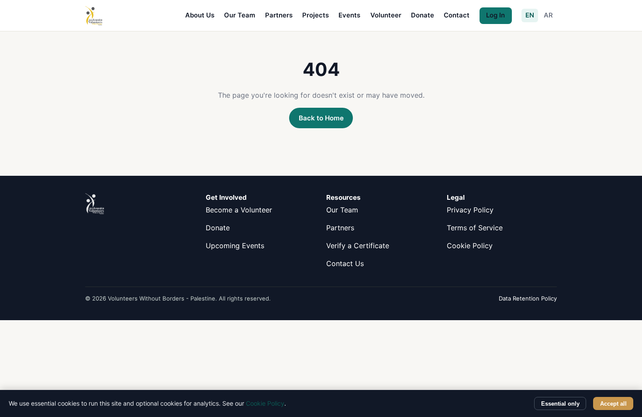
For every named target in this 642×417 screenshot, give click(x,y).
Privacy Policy (470, 209)
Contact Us (345, 263)
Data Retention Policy (528, 298)
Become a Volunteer (239, 209)
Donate (422, 15)
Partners (279, 15)
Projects (315, 15)
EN (529, 15)
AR (548, 15)
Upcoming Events (235, 245)
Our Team (239, 15)
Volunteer (385, 15)
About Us (199, 15)
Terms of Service (475, 227)
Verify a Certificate (357, 245)
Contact (456, 15)
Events (349, 15)
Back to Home (321, 118)
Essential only (560, 403)
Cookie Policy (470, 245)
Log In (495, 15)
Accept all (613, 403)
